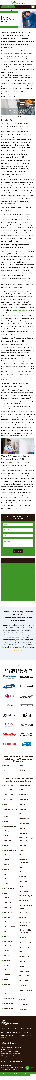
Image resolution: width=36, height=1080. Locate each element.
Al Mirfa (6, 936)
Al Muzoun (7, 955)
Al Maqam (7, 922)
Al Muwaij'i (7, 951)
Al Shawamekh (25, 785)
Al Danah (7, 845)
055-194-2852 (8, 7)
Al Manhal (7, 917)
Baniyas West (25, 823)
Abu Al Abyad (8, 785)
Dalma (22, 828)
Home (2, 10)
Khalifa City (24, 881)
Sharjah (22, 770)
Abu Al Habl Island (10, 790)
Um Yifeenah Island (26, 990)
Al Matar (6, 931)
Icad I (22, 872)
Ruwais (22, 966)
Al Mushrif (7, 946)
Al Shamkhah (8, 1008)
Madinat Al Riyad (26, 896)
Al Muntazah (8, 941)
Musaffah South (25, 942)
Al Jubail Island (9, 888)
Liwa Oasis (24, 891)
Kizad (22, 886)
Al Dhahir (7, 855)
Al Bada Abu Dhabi (10, 826)
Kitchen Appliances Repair (9, 1051)
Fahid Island (24, 833)
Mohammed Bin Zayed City (25, 931)
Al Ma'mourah (8, 912)
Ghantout (23, 845)
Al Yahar (23, 804)
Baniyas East (24, 818)
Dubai (22, 765)
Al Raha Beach (9, 970)
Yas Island (23, 995)
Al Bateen (7, 836)
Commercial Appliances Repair (11, 1047)
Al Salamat (7, 984)
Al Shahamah (8, 1003)
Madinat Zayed (25, 901)
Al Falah (6, 860)
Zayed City (24, 1004)
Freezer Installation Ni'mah (24, 10)
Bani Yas (23, 814)
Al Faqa (6, 864)
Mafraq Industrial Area (26, 907)
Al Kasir (6, 893)
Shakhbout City (25, 976)
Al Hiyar (6, 879)
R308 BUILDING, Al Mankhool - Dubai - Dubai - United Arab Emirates (19, 1069)
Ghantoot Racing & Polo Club (26, 839)
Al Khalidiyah (8, 898)
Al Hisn (6, 874)
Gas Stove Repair (6, 1049)
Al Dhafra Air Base (10, 850)
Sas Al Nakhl (24, 971)
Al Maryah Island (9, 927)
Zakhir (22, 1000)
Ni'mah (22, 952)
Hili (21, 867)
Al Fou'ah (7, 869)
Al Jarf (6, 883)
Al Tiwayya (24, 795)
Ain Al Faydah (8, 795)
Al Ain (6, 804)
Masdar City (24, 913)
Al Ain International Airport (10, 810)
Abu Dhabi (7, 765)
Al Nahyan (7, 960)
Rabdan (23, 961)
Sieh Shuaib (24, 980)
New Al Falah (24, 947)
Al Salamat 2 (8, 989)
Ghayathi (23, 850)
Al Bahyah (7, 831)
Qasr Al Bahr (24, 956)
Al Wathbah (24, 799)
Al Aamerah (8, 799)
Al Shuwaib (24, 790)
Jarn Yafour (24, 877)
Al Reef (6, 979)
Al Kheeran (7, 907)
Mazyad (23, 918)
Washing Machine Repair (9, 1056)
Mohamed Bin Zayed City (25, 924)
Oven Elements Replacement (10, 1053)
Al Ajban (6, 816)
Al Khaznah (7, 903)
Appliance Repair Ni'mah (11, 10)
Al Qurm (6, 965)
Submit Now (18, 551)
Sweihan (23, 985)
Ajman (6, 770)
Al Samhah (7, 994)
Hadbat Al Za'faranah (24, 861)
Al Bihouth (7, 840)
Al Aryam (7, 821)
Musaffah (23, 937)
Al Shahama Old (9, 998)
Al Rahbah (7, 974)
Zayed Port (24, 1009)
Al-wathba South (26, 809)
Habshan (23, 855)
